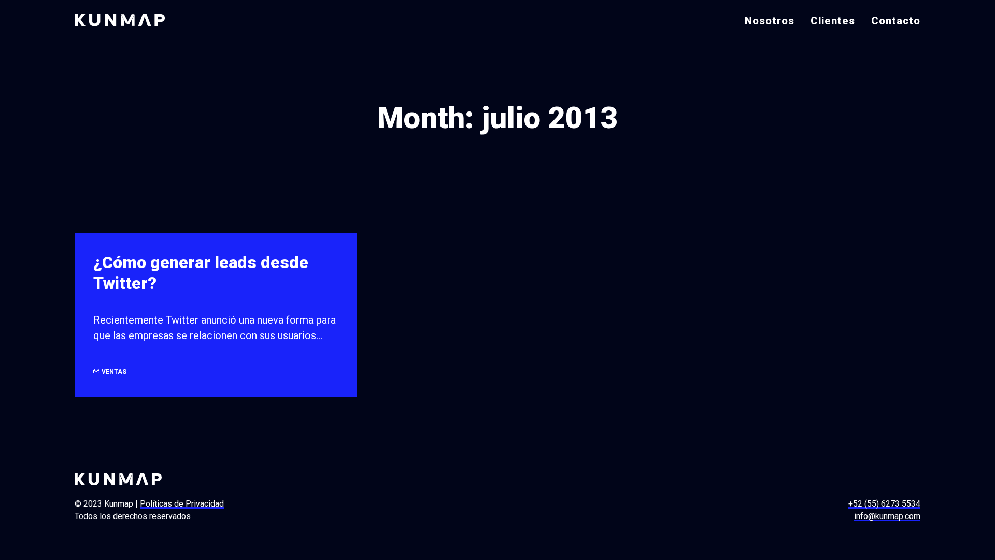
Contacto (895, 21)
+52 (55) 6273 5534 (884, 504)
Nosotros (769, 21)
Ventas (114, 371)
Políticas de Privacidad (182, 504)
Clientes (833, 21)
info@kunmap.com (887, 516)
